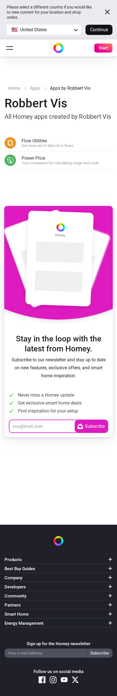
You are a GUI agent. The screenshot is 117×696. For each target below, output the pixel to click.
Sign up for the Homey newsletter (58, 643)
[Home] (58, 48)
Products (13, 559)
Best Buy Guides (20, 568)
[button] (44, 30)
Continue (99, 29)
